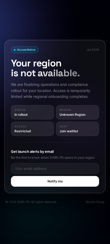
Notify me (55, 181)
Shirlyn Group (95, 202)
